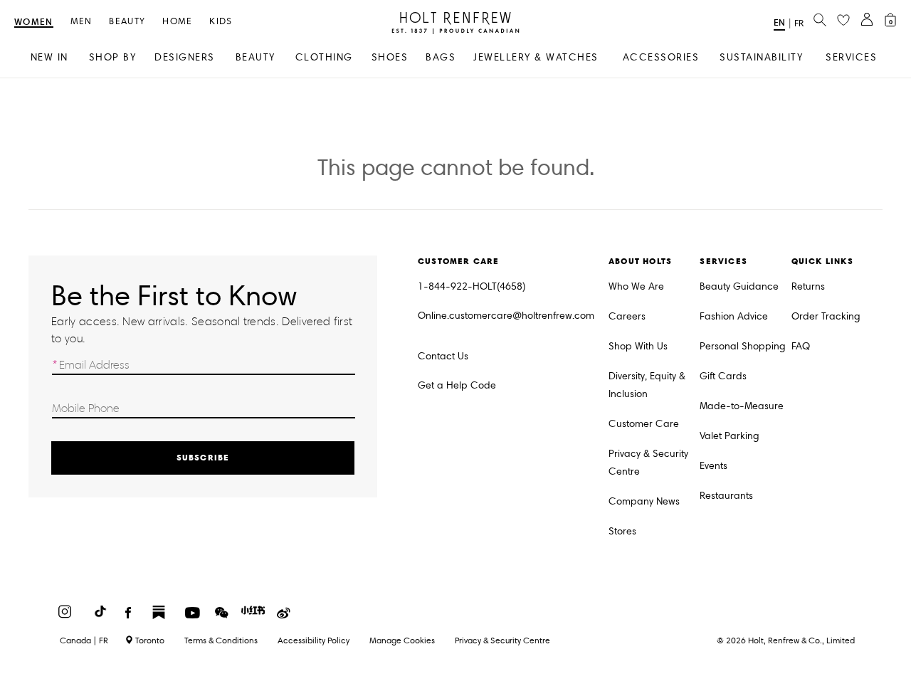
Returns (808, 286)
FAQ (800, 346)
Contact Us (443, 356)
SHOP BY (113, 57)
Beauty (127, 21)
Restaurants (726, 496)
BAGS (441, 57)
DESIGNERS (184, 57)
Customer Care (644, 424)
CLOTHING (324, 57)
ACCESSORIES (661, 57)
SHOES (390, 57)
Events (713, 466)
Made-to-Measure (742, 406)
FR (799, 23)
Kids (220, 21)
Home (177, 21)
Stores (622, 531)
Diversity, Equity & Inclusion (647, 385)
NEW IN (49, 57)
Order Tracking (825, 316)
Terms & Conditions (221, 640)
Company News (644, 501)
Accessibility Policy (313, 640)
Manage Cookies (402, 640)
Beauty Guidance (739, 286)
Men (81, 21)
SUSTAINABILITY (761, 57)
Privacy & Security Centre (648, 463)
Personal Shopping (743, 346)
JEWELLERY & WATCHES (536, 57)
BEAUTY (255, 57)
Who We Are (636, 286)
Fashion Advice (734, 316)
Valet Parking (729, 436)
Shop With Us (638, 346)
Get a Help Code (457, 385)
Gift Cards (723, 376)
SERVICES (851, 57)
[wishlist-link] (843, 20)
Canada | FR (84, 640)
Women (33, 22)
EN (779, 22)
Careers (627, 316)
